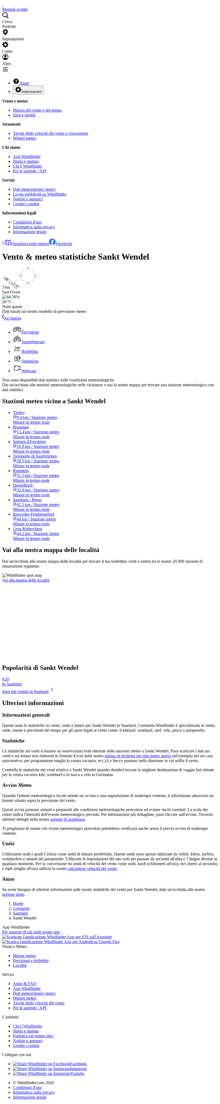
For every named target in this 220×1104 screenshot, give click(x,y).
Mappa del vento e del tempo (37, 110)
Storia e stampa (26, 161)
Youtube (77, 1073)
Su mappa (12, 318)
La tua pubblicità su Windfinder (39, 194)
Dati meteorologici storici (34, 189)
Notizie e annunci (28, 199)
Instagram (78, 1068)
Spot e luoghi (24, 115)
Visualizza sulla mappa (29, 243)
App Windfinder (27, 156)
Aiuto (24, 83)
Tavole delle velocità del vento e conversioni (50, 133)
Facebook (64, 243)
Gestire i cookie (26, 203)
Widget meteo (24, 138)
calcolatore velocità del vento (92, 868)
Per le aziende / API (29, 171)
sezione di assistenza (67, 819)
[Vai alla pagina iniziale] (2, 4)
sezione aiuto (13, 894)
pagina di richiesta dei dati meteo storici (138, 755)
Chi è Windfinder (27, 166)
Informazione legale (29, 231)
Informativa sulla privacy (34, 227)
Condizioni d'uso (27, 222)
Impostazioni (31, 92)
